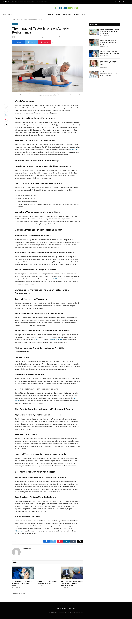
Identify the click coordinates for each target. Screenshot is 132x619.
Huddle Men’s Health (55, 340)
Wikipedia (18, 531)
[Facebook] (6, 106)
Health (58, 14)
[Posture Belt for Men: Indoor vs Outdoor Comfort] (47, 573)
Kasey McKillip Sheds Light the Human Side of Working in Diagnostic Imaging (72, 583)
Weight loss (67, 14)
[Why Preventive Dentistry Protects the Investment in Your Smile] (94, 42)
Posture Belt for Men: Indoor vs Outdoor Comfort (46, 582)
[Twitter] (6, 110)
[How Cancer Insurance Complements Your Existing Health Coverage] (94, 74)
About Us (125, 2)
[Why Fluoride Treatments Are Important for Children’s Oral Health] (94, 63)
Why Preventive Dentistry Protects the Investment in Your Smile (30, 1)
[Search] (128, 14)
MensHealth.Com (55, 279)
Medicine (76, 14)
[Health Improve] (66, 8)
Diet (83, 14)
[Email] (6, 124)
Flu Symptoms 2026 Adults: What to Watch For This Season (22, 583)
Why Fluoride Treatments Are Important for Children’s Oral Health (109, 62)
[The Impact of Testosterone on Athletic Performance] (47, 69)
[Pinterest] (6, 119)
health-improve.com (77, 612)
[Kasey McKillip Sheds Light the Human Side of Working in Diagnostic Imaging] (72, 573)
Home (13, 19)
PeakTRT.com (40, 340)
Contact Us (118, 2)
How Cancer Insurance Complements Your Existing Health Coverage (108, 73)
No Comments (54, 37)
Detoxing (50, 14)
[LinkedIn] (6, 115)
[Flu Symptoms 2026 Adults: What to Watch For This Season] (23, 573)
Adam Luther (21, 37)
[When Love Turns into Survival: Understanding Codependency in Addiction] (94, 32)
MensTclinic (74, 150)
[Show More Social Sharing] (53, 42)
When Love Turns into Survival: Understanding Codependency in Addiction (109, 31)
